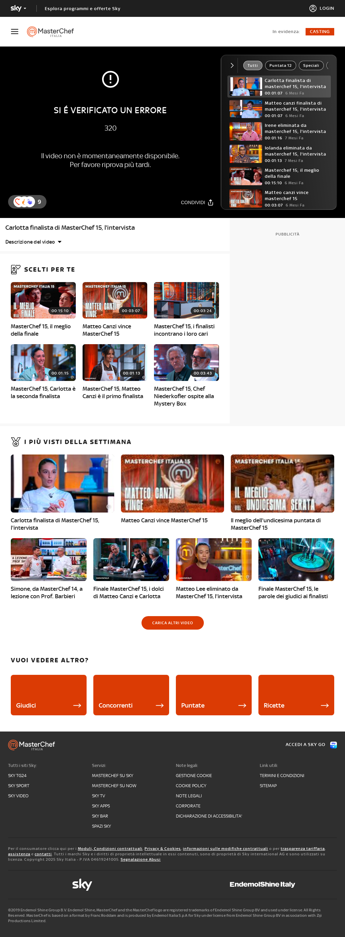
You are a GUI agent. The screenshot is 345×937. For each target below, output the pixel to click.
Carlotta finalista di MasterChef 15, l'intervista (70, 227)
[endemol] (262, 885)
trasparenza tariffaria (303, 848)
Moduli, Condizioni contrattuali (110, 848)
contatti (43, 854)
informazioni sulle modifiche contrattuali (225, 848)
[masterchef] (54, 31)
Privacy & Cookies (163, 848)
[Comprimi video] (233, 65)
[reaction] (29, 201)
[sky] (82, 885)
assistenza (19, 854)
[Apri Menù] (19, 31)
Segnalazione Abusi (141, 859)
